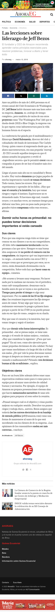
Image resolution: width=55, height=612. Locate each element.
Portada (5, 28)
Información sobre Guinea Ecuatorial (19, 561)
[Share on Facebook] (8, 96)
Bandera (6, 557)
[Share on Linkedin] (47, 96)
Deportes (45, 21)
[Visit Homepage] (25, 14)
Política (6, 21)
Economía (20, 21)
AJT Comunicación (33, 589)
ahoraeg (8, 59)
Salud (32, 21)
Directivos (23, 28)
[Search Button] (51, 14)
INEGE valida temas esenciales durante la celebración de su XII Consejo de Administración (33, 506)
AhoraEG (11, 586)
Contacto (5, 582)
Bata (4, 552)
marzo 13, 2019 (22, 59)
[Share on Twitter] (21, 96)
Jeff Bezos (19, 435)
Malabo (5, 548)
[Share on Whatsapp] (34, 96)
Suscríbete (17, 582)
